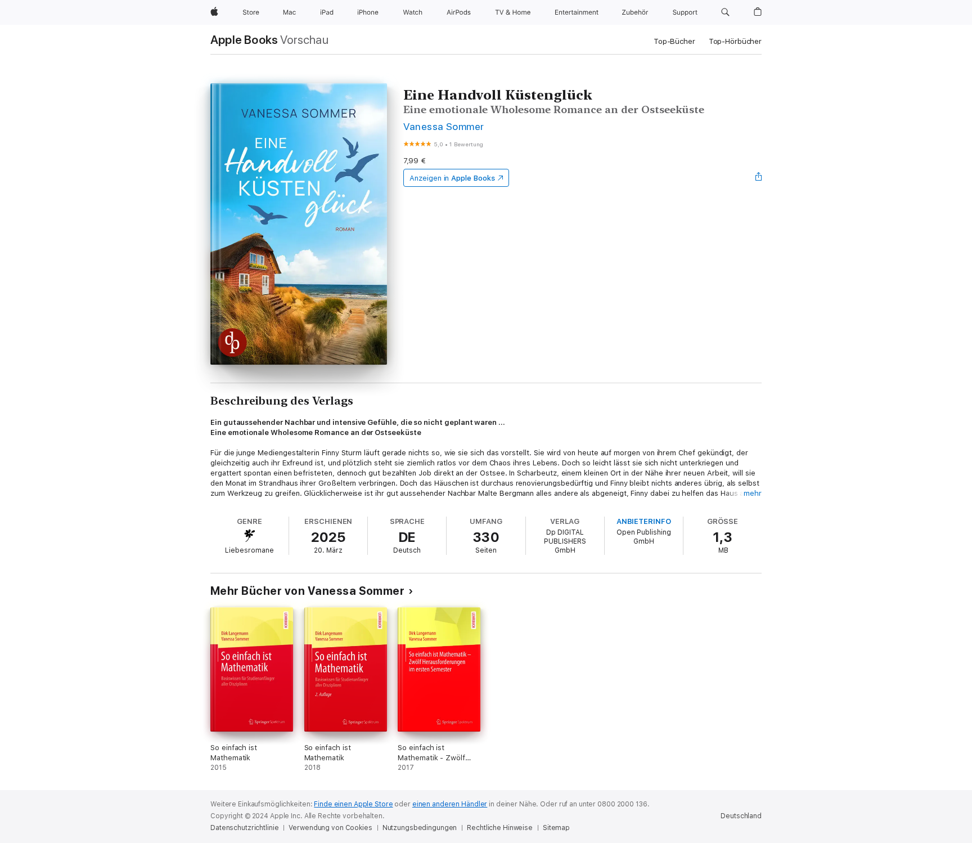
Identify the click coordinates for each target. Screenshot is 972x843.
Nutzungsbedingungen (419, 828)
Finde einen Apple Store (353, 804)
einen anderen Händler (449, 804)
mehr (753, 493)
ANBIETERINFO (643, 521)
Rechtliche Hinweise (500, 828)
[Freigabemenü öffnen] (759, 178)
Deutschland (741, 816)
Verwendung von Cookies (330, 828)
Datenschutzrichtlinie (244, 828)
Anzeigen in (452, 178)
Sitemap (556, 828)
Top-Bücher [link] (674, 41)
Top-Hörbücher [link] (735, 41)
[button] (725, 12)
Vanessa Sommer (443, 126)
